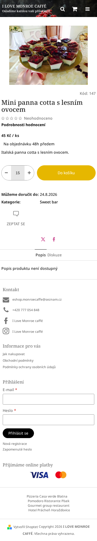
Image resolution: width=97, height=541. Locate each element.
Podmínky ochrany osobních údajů (29, 367)
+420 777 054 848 (25, 310)
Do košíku (66, 172)
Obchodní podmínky (18, 360)
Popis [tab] (41, 254)
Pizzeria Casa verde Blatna (47, 496)
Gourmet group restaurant (49, 505)
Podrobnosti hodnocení (23, 124)
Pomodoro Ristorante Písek (49, 501)
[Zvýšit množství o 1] (29, 173)
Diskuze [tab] (54, 254)
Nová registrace (15, 443)
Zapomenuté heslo (17, 449)
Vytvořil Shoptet (25, 527)
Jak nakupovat (14, 354)
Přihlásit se (18, 433)
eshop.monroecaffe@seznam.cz (37, 299)
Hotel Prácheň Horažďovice (49, 510)
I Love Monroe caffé (27, 320)
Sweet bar (49, 201)
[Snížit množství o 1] (6, 173)
